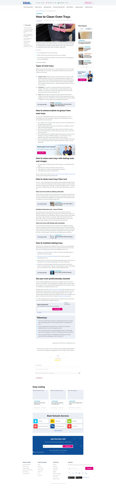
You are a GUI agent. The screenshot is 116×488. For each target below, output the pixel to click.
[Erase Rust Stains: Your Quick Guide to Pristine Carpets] (52, 203)
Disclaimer (40, 475)
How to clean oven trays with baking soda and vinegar (28, 35)
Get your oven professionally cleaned (28, 45)
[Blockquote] (47, 373)
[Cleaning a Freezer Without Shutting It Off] (52, 236)
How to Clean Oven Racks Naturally (63, 272)
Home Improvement (28, 7)
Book (88, 2)
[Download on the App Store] (71, 477)
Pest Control (55, 477)
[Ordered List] (43, 373)
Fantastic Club (50, 2)
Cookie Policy (40, 469)
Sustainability (62, 2)
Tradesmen (55, 469)
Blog (37, 10)
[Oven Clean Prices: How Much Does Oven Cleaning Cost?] (52, 104)
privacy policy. (63, 452)
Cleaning (54, 464)
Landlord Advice (88, 7)
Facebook (69, 473)
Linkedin (86, 473)
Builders (54, 471)
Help (55, 2)
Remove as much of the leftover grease (47, 256)
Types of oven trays (28, 27)
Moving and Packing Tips (59, 7)
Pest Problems (69, 7)
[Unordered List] (45, 373)
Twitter (72, 473)
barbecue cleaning (64, 296)
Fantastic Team (39, 20)
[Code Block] (48, 373)
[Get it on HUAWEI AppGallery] (86, 477)
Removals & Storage (57, 473)
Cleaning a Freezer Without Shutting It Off (64, 237)
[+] (53, 373)
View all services (58, 430)
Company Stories (79, 7)
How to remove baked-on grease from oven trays (28, 31)
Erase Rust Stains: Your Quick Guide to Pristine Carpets (64, 204)
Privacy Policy (40, 468)
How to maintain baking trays (27, 42)
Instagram (82, 473)
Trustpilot (39, 312)
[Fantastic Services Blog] (27, 2)
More (67, 2)
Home (39, 464)
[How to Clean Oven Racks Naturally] (52, 272)
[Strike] (42, 373)
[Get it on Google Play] (79, 477)
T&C (38, 473)
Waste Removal (56, 475)
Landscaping (55, 468)
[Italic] (38, 373)
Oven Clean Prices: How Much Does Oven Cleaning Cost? (63, 105)
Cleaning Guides (47, 7)
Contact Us (40, 471)
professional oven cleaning (55, 289)
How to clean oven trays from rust (27, 39)
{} (51, 373)
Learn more (41, 152)
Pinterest (76, 473)
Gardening (55, 466)
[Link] (50, 373)
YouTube (79, 473)
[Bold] (36, 373)
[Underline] (40, 373)
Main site (38, 2)
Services (42, 2)
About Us (39, 466)
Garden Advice (38, 7)
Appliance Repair (56, 478)
